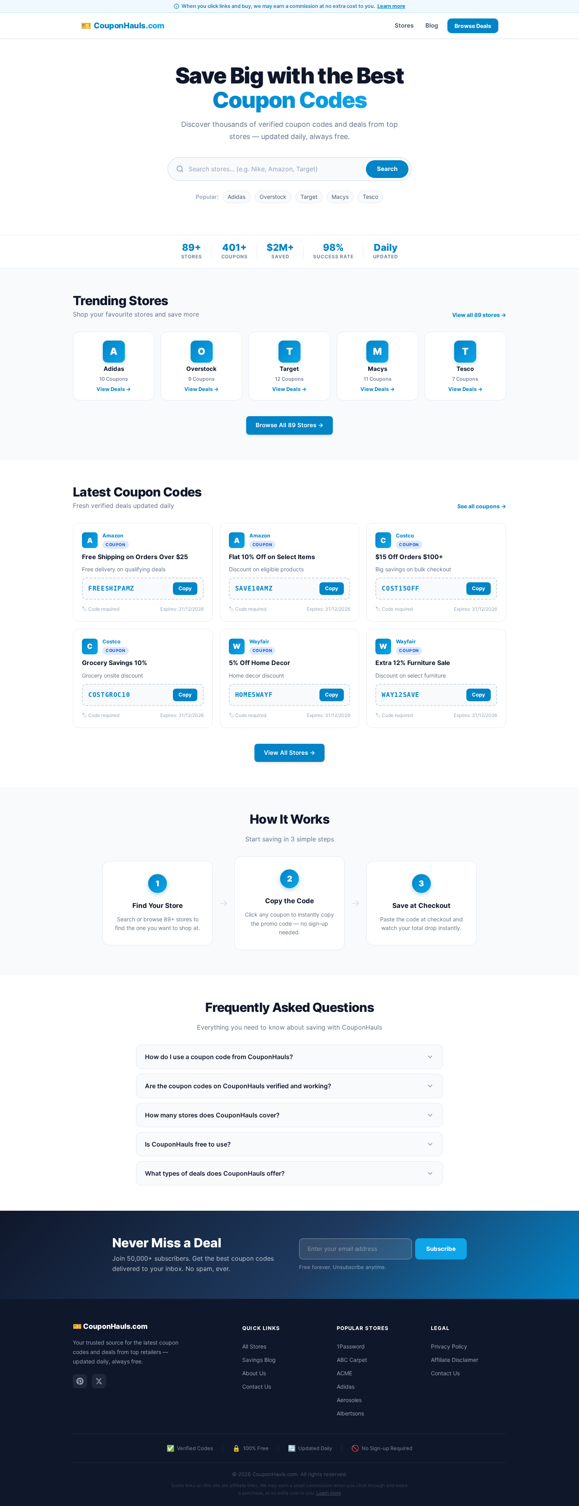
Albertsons (350, 1413)
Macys (340, 196)
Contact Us (256, 1386)
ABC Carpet (352, 1359)
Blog (431, 25)
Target (309, 196)
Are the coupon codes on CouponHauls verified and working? (238, 1086)
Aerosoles (349, 1400)
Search (387, 168)
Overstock (273, 196)
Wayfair (259, 641)
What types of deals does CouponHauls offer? (215, 1173)
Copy (185, 588)
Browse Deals (473, 25)
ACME (344, 1373)
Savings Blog (259, 1359)
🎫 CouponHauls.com (110, 1326)
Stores (404, 25)
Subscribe (441, 1248)
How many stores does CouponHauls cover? (212, 1115)
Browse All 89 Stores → (289, 425)
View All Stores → (289, 752)
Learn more (391, 6)
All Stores (254, 1346)
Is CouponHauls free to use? (188, 1144)
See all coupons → (481, 506)
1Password (351, 1346)
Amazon (112, 535)
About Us (254, 1373)
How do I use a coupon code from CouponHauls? (219, 1057)
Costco (405, 535)
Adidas (236, 196)
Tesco (370, 196)
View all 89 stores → (479, 314)
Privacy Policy (449, 1346)
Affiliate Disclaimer (454, 1359)
